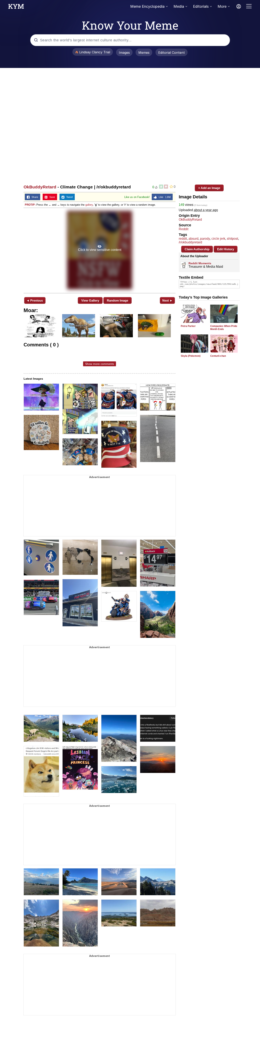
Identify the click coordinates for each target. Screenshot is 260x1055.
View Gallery (90, 300)
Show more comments (99, 363)
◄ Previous (34, 300)
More (222, 6)
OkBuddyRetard (40, 187)
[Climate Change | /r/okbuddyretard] (100, 250)
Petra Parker (188, 326)
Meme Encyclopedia (147, 6)
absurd (193, 238)
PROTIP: (30, 204)
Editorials (201, 6)
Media (178, 6)
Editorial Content (171, 52)
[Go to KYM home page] (16, 7)
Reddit (183, 229)
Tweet (68, 197)
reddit (183, 238)
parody (205, 238)
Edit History (225, 249)
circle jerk (218, 238)
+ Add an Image (209, 188)
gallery (89, 204)
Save (51, 197)
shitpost (232, 238)
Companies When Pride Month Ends (223, 328)
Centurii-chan (218, 356)
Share (34, 197)
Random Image (117, 300)
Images (124, 52)
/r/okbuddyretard (190, 242)
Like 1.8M (164, 197)
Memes (144, 52)
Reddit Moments (199, 263)
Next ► (167, 300)
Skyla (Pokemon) (190, 356)
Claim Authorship (197, 249)
